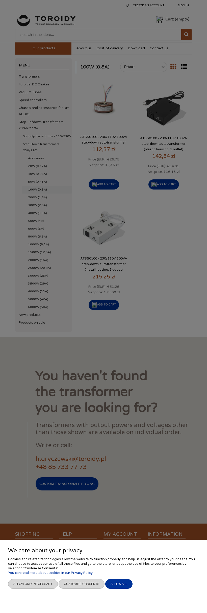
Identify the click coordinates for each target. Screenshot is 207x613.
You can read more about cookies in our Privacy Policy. (50, 573)
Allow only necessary (33, 584)
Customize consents (81, 584)
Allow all (119, 584)
